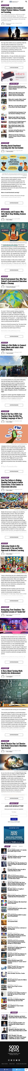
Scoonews (8, 24)
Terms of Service (4, 1063)
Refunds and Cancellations (21, 1063)
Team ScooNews (9, 151)
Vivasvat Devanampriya (10, 287)
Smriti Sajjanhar (9, 676)
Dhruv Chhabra (9, 219)
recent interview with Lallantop (10, 245)
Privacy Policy (12, 1063)
